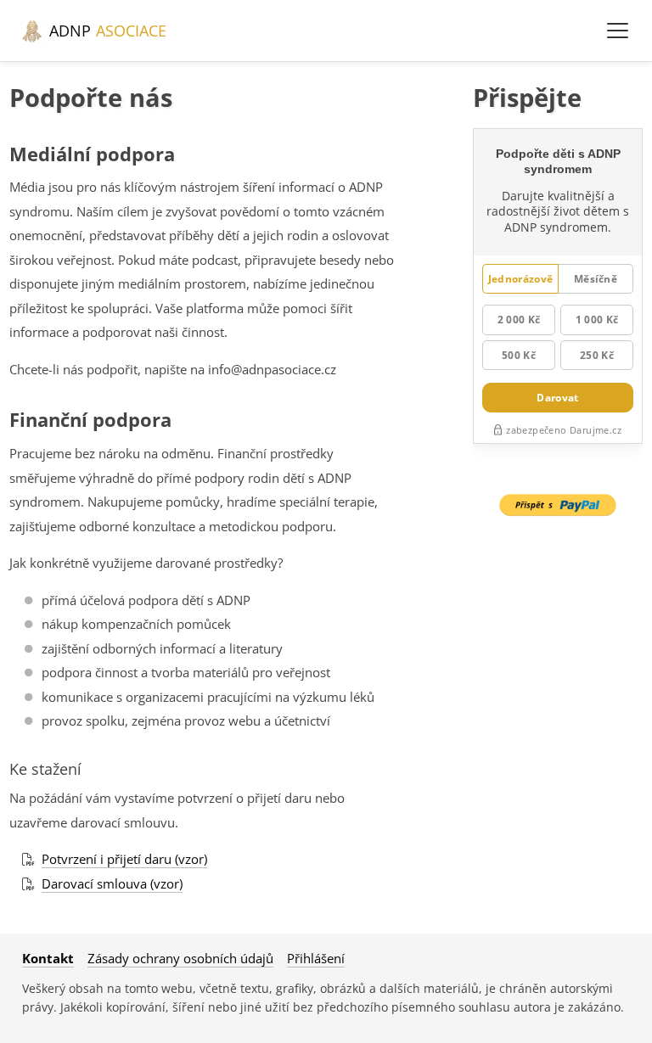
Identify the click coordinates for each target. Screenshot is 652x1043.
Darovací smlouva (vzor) (112, 883)
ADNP (105, 30)
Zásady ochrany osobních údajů (180, 958)
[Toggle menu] (617, 30)
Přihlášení (316, 958)
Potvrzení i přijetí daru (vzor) (124, 858)
